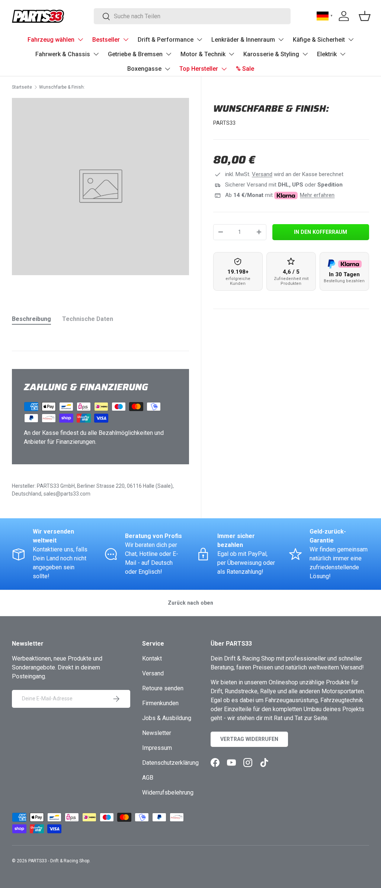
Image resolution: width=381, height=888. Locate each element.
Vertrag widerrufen (249, 739)
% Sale (245, 68)
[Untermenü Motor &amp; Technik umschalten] (231, 54)
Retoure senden (162, 688)
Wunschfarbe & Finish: (62, 87)
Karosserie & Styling (271, 54)
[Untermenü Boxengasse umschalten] (167, 68)
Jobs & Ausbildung (166, 718)
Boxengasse (144, 68)
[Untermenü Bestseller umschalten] (125, 39)
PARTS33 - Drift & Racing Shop (58, 860)
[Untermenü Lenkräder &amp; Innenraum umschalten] (280, 39)
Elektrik (327, 54)
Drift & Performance (165, 39)
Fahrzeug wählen (51, 39)
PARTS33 (224, 123)
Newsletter (156, 732)
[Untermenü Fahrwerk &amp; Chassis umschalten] (96, 54)
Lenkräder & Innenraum (243, 39)
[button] (364, 16)
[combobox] (192, 16)
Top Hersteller (198, 68)
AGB (147, 777)
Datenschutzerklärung (170, 762)
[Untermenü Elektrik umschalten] (342, 54)
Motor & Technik (202, 54)
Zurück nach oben (190, 603)
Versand (262, 174)
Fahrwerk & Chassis (62, 54)
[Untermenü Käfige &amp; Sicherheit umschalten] (350, 39)
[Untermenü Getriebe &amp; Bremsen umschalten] (168, 54)
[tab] (31, 319)
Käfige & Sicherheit (319, 39)
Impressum (157, 747)
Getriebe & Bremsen (135, 54)
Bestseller (106, 39)
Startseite (22, 87)
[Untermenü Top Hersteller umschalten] (224, 68)
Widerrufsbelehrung (167, 792)
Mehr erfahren (317, 195)
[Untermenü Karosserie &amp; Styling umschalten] (305, 54)
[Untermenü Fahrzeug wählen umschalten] (80, 39)
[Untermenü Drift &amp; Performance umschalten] (199, 39)
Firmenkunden (160, 703)
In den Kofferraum (320, 232)
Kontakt (152, 658)
